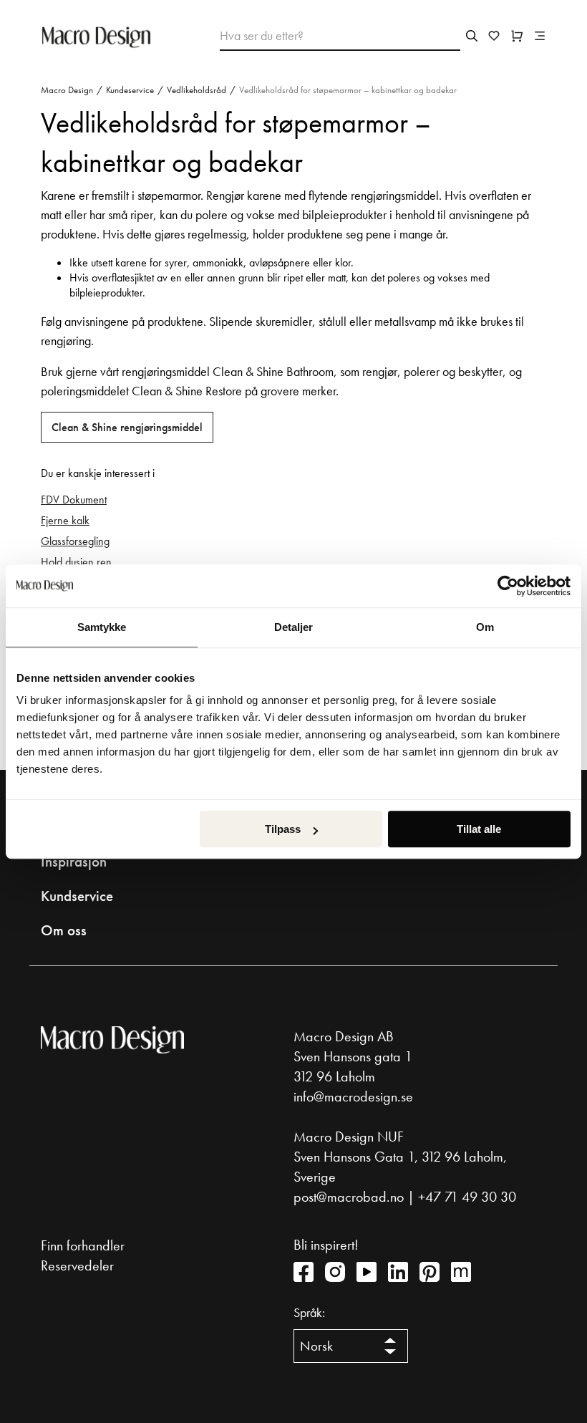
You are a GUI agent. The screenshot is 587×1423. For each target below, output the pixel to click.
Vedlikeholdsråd (196, 90)
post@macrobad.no (349, 1196)
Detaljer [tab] (294, 627)
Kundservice (77, 896)
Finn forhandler (83, 1245)
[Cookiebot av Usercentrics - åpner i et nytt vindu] (508, 586)
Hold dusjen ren (76, 561)
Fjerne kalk (65, 520)
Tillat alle (479, 829)
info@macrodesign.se (353, 1096)
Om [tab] (485, 627)
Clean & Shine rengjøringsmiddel (127, 427)
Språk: (309, 1313)
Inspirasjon (74, 861)
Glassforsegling (75, 541)
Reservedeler (77, 1265)
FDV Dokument (74, 499)
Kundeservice (130, 90)
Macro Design (67, 90)
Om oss (64, 930)
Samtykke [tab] (102, 627)
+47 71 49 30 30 (467, 1196)
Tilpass (283, 829)
